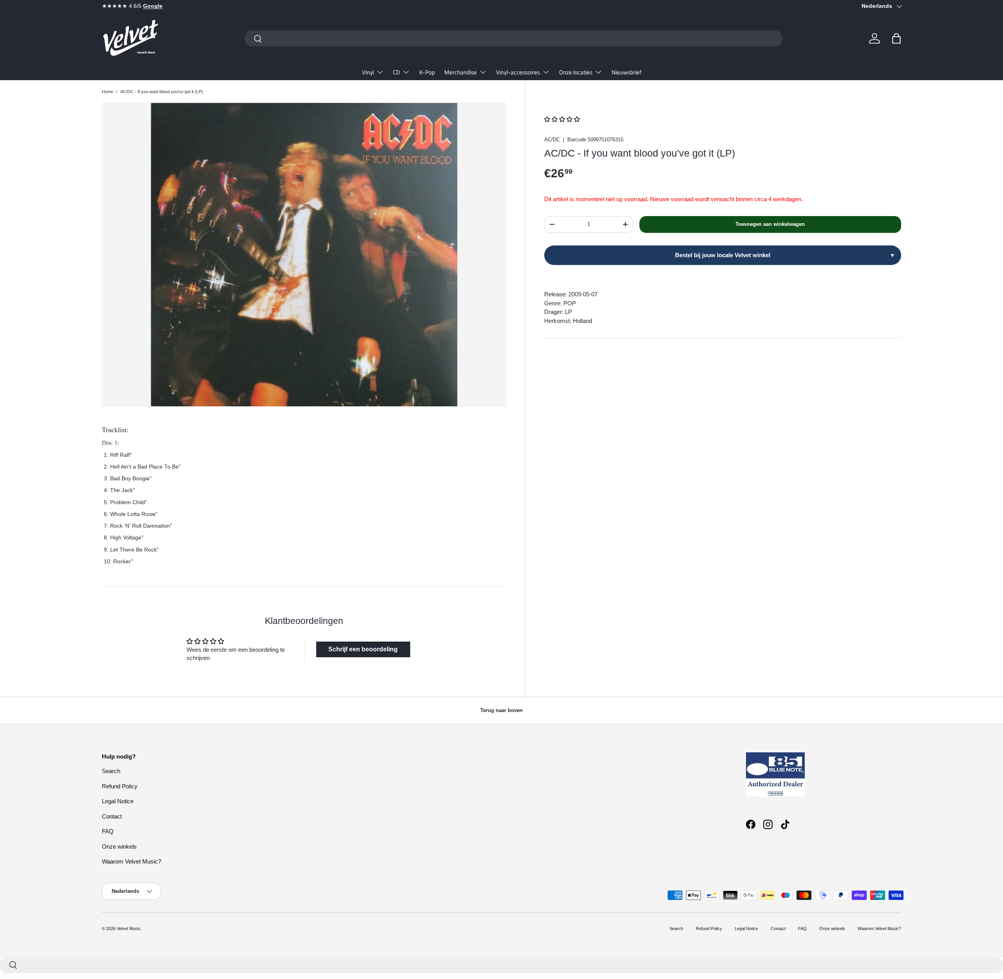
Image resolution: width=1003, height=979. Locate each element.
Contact (112, 816)
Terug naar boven (501, 710)
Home (107, 91)
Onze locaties (575, 72)
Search (111, 771)
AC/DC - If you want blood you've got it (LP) (161, 91)
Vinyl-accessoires (518, 72)
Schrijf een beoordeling (363, 649)
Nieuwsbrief (626, 72)
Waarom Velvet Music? (131, 861)
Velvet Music (129, 928)
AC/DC (552, 139)
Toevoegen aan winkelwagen (770, 224)
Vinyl (368, 72)
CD (396, 72)
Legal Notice (118, 801)
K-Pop (427, 72)
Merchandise (460, 72)
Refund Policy (120, 786)
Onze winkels (119, 846)
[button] (896, 38)
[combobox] (513, 39)
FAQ (108, 831)
